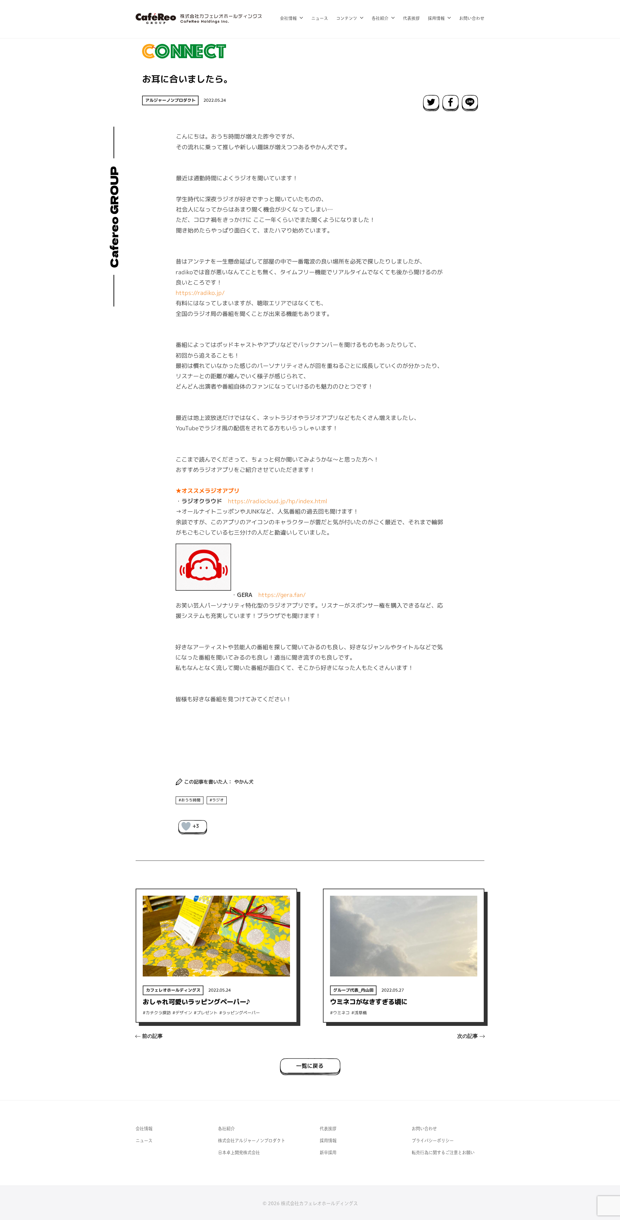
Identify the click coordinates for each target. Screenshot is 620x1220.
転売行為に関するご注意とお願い (443, 1152)
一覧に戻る (310, 1065)
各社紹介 (380, 18)
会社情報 (288, 18)
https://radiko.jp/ (200, 292)
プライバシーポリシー (433, 1140)
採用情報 (436, 18)
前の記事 (152, 1036)
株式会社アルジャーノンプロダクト (251, 1140)
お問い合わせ (471, 18)
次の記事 (467, 1036)
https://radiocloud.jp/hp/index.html (277, 501)
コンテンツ (346, 18)
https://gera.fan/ (282, 595)
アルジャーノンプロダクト (170, 100)
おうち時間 (191, 800)
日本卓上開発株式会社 (239, 1152)
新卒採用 (328, 1152)
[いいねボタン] (186, 826)
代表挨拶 (411, 18)
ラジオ (218, 800)
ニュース (319, 18)
